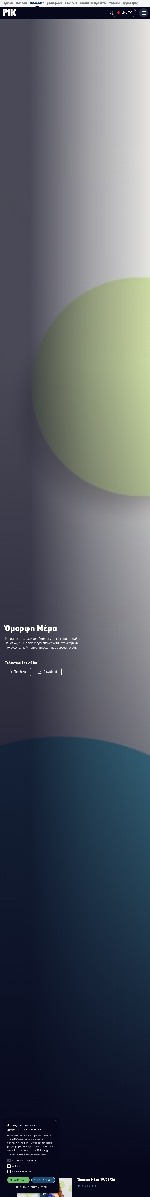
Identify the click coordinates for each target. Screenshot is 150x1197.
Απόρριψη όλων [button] (43, 1179)
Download (50, 671)
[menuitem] (111, 13)
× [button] (55, 1121)
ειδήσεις (21, 3)
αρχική (8, 3)
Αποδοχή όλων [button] (18, 1179)
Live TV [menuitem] (126, 12)
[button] (9, 1160)
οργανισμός (130, 3)
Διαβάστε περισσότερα (35, 1153)
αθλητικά (71, 3)
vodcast (114, 3)
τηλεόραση (37, 3)
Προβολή (20, 671)
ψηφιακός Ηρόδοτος (93, 3)
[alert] (31, 1155)
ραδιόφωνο (54, 3)
